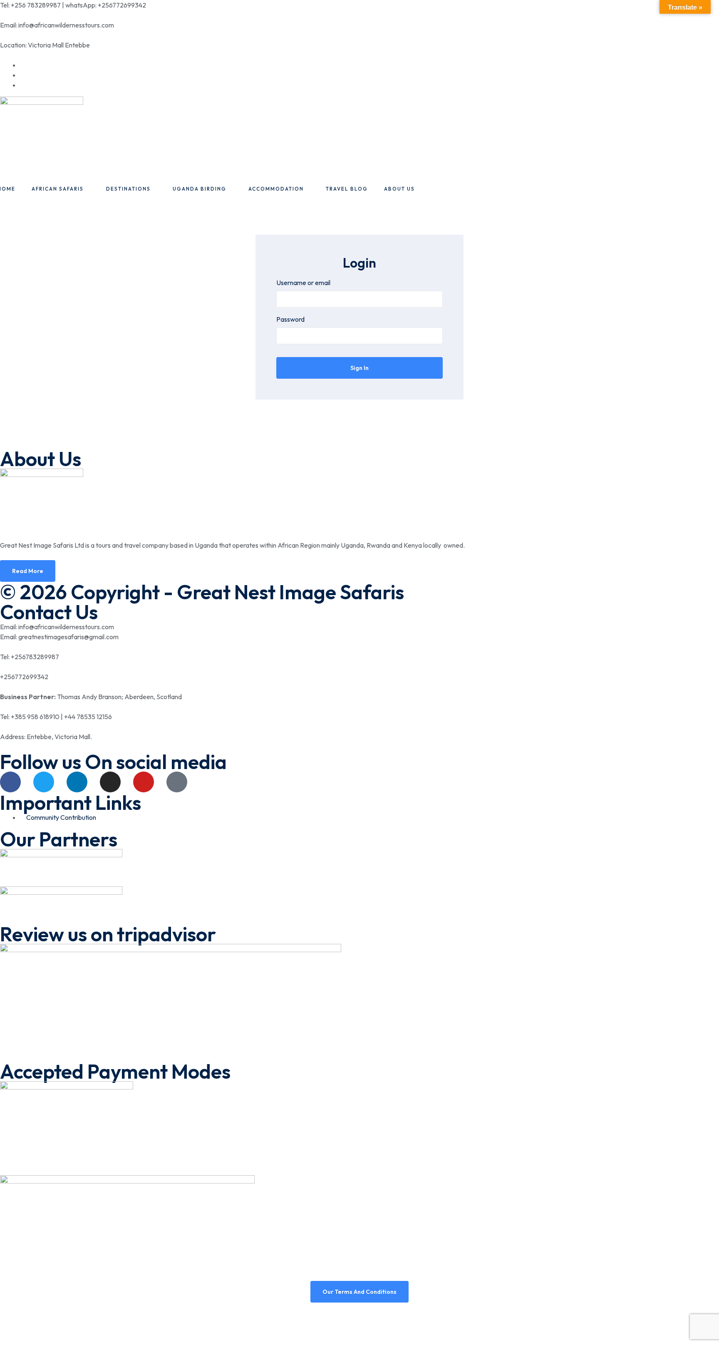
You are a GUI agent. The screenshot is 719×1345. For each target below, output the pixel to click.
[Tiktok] (176, 782)
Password (290, 319)
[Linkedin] (77, 782)
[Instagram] (110, 782)
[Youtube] (143, 782)
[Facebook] (10, 782)
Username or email (303, 282)
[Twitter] (43, 782)
